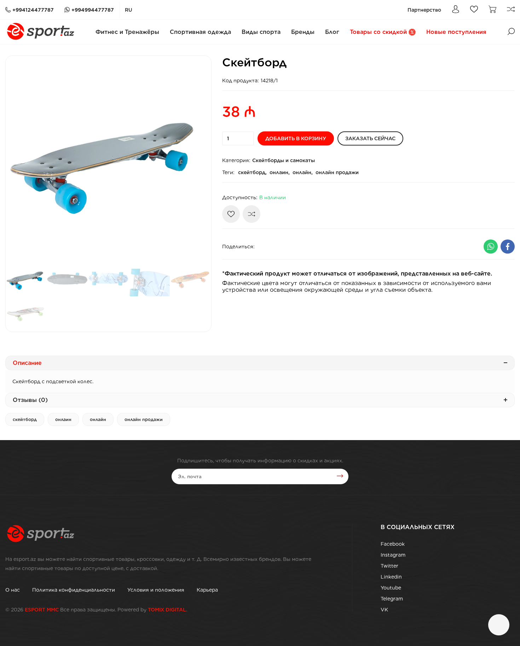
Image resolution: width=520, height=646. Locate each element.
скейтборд (25, 419)
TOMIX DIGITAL (167, 609)
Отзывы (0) (30, 400)
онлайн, (303, 172)
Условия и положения (155, 590)
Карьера (207, 590)
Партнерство (424, 10)
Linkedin (391, 577)
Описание (27, 363)
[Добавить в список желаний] (231, 214)
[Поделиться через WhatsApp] (491, 246)
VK (384, 609)
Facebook (393, 544)
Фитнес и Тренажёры (127, 32)
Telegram (392, 598)
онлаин (63, 419)
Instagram (393, 555)
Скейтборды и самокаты (283, 160)
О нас (12, 590)
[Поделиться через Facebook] (508, 246)
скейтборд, (252, 172)
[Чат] (498, 624)
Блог (332, 32)
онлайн (98, 419)
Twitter (389, 566)
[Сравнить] (251, 214)
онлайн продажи (337, 172)
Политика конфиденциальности (73, 590)
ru (128, 10)
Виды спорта (261, 32)
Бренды (302, 32)
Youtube (391, 588)
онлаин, (280, 172)
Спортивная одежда (200, 32)
